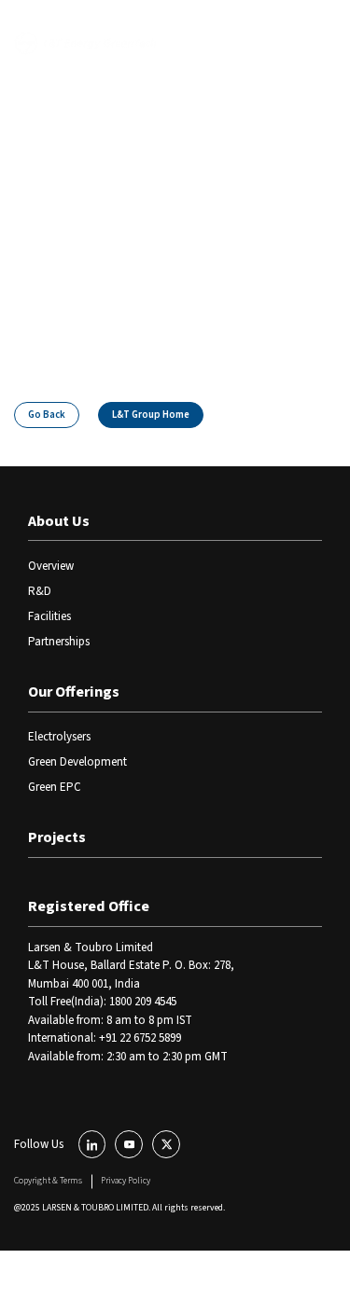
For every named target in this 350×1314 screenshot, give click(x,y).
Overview (51, 566)
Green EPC (54, 787)
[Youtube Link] (129, 1144)
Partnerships (59, 641)
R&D (39, 591)
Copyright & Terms (48, 1180)
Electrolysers (59, 736)
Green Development (77, 762)
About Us (59, 521)
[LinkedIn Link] (92, 1144)
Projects (57, 837)
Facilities (49, 616)
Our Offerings (73, 692)
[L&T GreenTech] (86, 43)
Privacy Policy (125, 1180)
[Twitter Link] (166, 1144)
